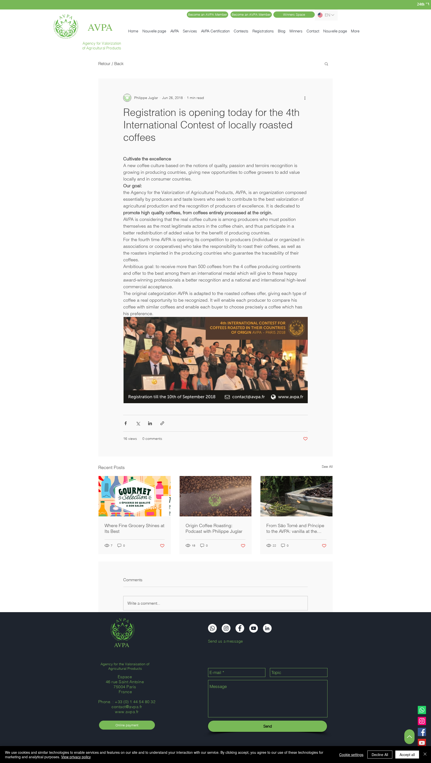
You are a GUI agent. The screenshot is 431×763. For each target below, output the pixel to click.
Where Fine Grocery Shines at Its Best (134, 528)
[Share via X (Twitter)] (137, 423)
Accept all (407, 754)
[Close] (425, 754)
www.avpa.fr (126, 711)
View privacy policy (76, 756)
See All (327, 466)
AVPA (100, 26)
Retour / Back (111, 63)
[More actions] (305, 98)
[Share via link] (162, 423)
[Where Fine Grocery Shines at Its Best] (135, 496)
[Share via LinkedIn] (150, 423)
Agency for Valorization (102, 43)
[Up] (409, 736)
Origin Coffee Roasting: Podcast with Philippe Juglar (214, 528)
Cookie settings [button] (351, 754)
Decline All (380, 754)
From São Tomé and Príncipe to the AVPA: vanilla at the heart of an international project (295, 528)
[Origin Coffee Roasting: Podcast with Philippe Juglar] (216, 496)
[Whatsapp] (422, 710)
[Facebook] (422, 732)
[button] (326, 64)
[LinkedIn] (267, 628)
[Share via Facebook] (125, 423)
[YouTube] (422, 743)
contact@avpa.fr (126, 706)
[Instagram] (422, 721)
